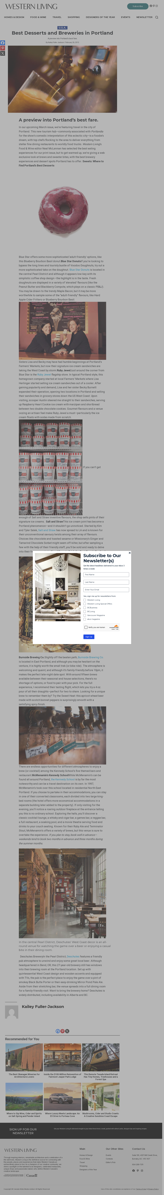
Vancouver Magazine (96, 615)
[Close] (129, 553)
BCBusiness (92, 608)
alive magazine (93, 619)
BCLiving (91, 611)
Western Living (93, 600)
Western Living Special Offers (99, 604)
